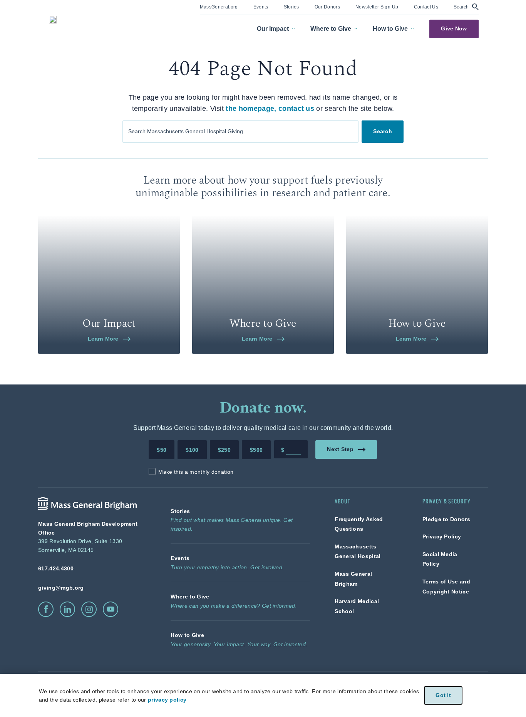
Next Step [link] (340, 449)
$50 (161, 450)
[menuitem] (219, 7)
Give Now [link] (454, 29)
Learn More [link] (103, 338)
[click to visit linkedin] (67, 609)
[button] (466, 6)
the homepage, (251, 108)
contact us (296, 108)
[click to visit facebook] (46, 609)
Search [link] (382, 131)
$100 (192, 450)
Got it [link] (443, 695)
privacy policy (167, 700)
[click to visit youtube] (110, 609)
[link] (219, 6)
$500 (256, 450)
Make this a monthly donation (195, 472)
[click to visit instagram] (89, 609)
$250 (224, 450)
